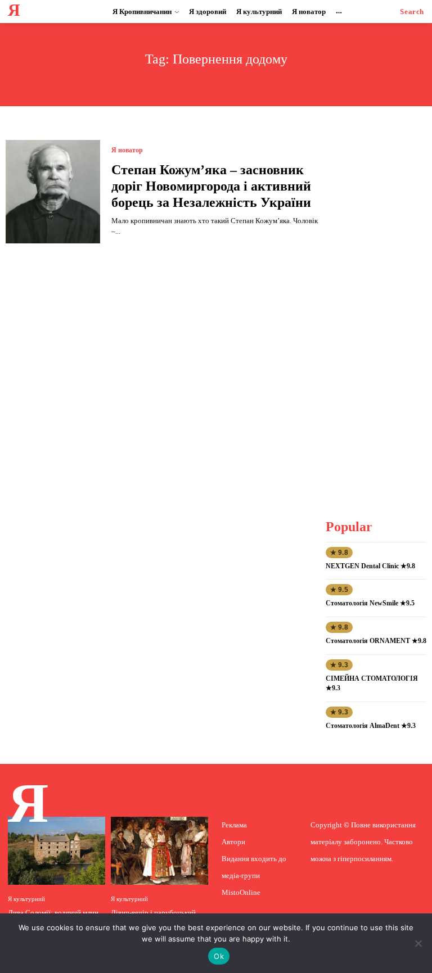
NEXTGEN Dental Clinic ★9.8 (370, 566)
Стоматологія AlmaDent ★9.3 (371, 726)
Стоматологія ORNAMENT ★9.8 (376, 641)
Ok (219, 956)
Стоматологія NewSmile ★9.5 (370, 603)
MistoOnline (241, 892)
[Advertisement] (379, 308)
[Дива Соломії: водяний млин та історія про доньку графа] (56, 851)
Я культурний (26, 899)
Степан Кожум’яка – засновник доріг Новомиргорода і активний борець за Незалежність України (211, 186)
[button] (412, 11)
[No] (418, 943)
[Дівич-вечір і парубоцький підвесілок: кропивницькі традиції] (159, 851)
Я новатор (127, 150)
